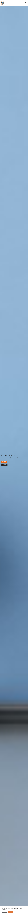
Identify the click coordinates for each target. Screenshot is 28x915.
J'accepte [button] (11, 912)
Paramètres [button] (4, 912)
